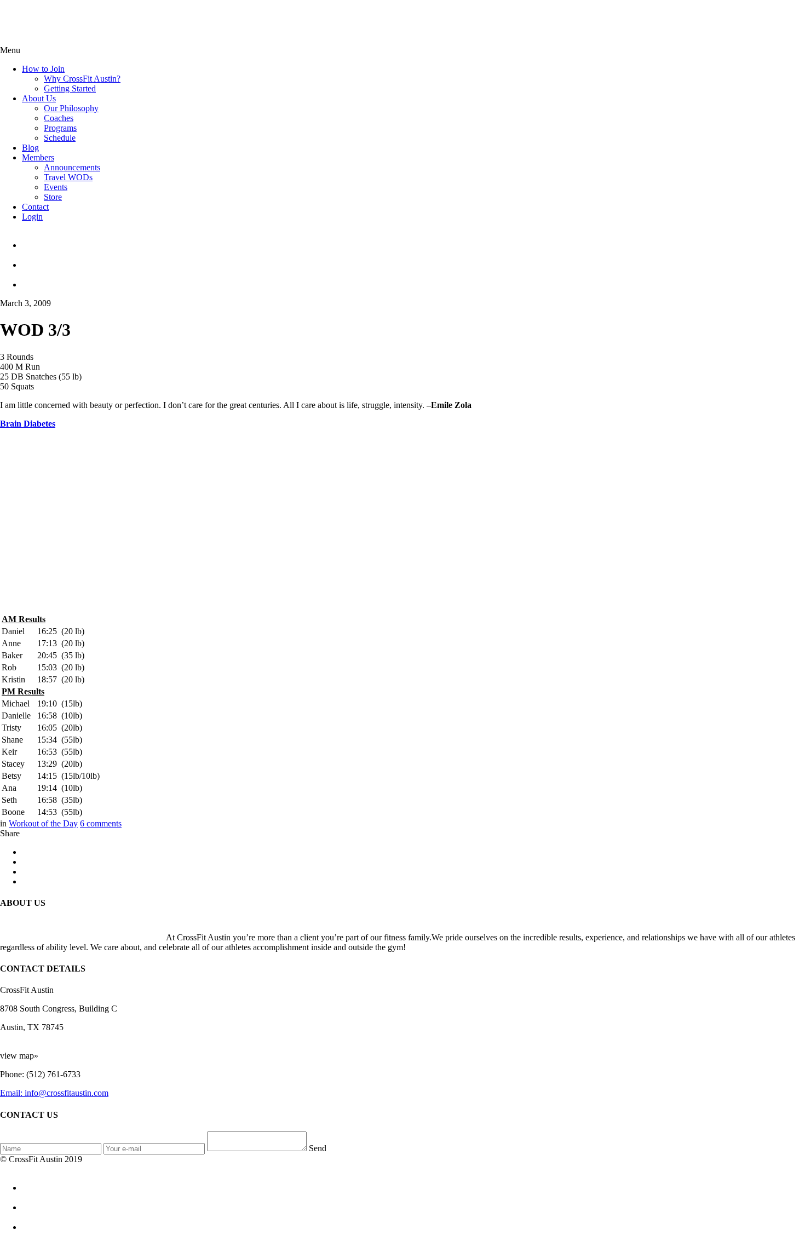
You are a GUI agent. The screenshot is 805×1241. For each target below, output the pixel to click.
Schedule (60, 137)
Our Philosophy (71, 108)
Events (55, 187)
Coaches (58, 118)
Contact (35, 206)
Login (32, 216)
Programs (60, 128)
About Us (39, 98)
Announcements (72, 167)
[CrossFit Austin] (413, 240)
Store (53, 197)
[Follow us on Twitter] (413, 260)
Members (38, 157)
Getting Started (70, 88)
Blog (30, 147)
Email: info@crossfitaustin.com (54, 1093)
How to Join (43, 68)
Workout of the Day (43, 823)
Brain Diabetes (27, 423)
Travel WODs (68, 177)
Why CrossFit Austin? (82, 78)
